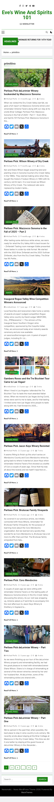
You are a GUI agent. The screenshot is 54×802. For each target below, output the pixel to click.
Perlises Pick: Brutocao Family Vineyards (26, 510)
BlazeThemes (26, 792)
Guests (9, 293)
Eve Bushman (11, 372)
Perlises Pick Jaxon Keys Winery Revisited (26, 446)
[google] (30, 5)
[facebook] (20, 5)
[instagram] (23, 5)
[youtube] (33, 5)
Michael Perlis (11, 84)
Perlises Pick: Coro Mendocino (20, 580)
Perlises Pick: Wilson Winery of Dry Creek (26, 161)
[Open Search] (47, 32)
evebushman (11, 307)
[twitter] (26, 5)
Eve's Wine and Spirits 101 (27, 14)
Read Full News (10, 134)
